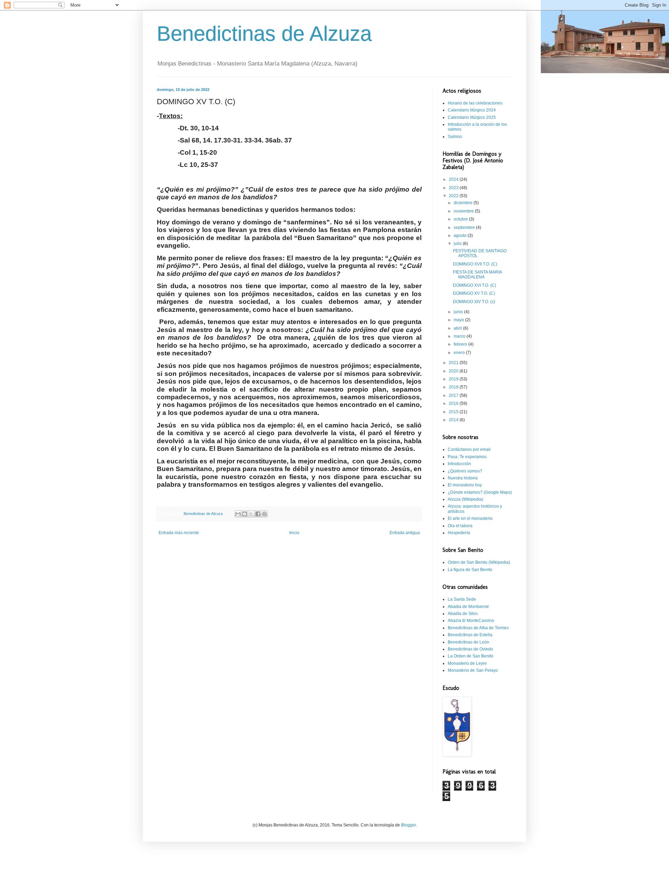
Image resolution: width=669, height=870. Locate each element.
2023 (454, 187)
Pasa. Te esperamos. (467, 456)
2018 (454, 387)
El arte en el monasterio (470, 518)
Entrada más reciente (179, 532)
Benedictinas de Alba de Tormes (478, 627)
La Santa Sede (462, 599)
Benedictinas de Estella (470, 634)
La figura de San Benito (470, 569)
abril (458, 328)
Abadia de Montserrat (468, 606)
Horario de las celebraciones (475, 103)
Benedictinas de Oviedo (470, 649)
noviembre (464, 211)
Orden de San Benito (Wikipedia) (479, 562)
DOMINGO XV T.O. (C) (474, 293)
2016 (454, 403)
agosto (461, 235)
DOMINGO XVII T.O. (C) (475, 264)
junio (459, 311)
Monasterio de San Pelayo (473, 670)
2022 (454, 195)
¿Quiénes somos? (465, 471)
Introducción (459, 463)
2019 (454, 379)
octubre (461, 219)
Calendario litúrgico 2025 (472, 117)
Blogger (408, 825)
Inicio (294, 532)
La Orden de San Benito (470, 656)
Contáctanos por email (469, 449)
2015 (454, 411)
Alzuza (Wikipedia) (465, 499)
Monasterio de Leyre (467, 663)
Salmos (455, 136)
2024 (454, 179)
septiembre (465, 227)
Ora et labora (460, 525)
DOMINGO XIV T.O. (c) (474, 301)
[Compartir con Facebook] (257, 513)
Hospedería (459, 532)
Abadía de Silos (463, 613)
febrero (461, 344)
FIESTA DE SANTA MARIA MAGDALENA (477, 274)
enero (460, 352)
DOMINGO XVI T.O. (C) (474, 285)
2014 (454, 419)
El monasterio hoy (465, 485)
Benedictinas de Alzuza (264, 33)
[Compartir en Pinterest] (264, 513)
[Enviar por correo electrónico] (237, 513)
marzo (460, 336)
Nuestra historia (463, 478)
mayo (459, 319)
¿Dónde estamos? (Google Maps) (480, 492)
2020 (454, 371)
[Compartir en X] (251, 513)
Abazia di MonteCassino (471, 620)
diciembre (464, 202)
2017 (454, 395)
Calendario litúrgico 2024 (472, 110)
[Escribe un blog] (244, 513)
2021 (454, 362)
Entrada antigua (405, 532)
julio (458, 243)
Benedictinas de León (468, 642)
